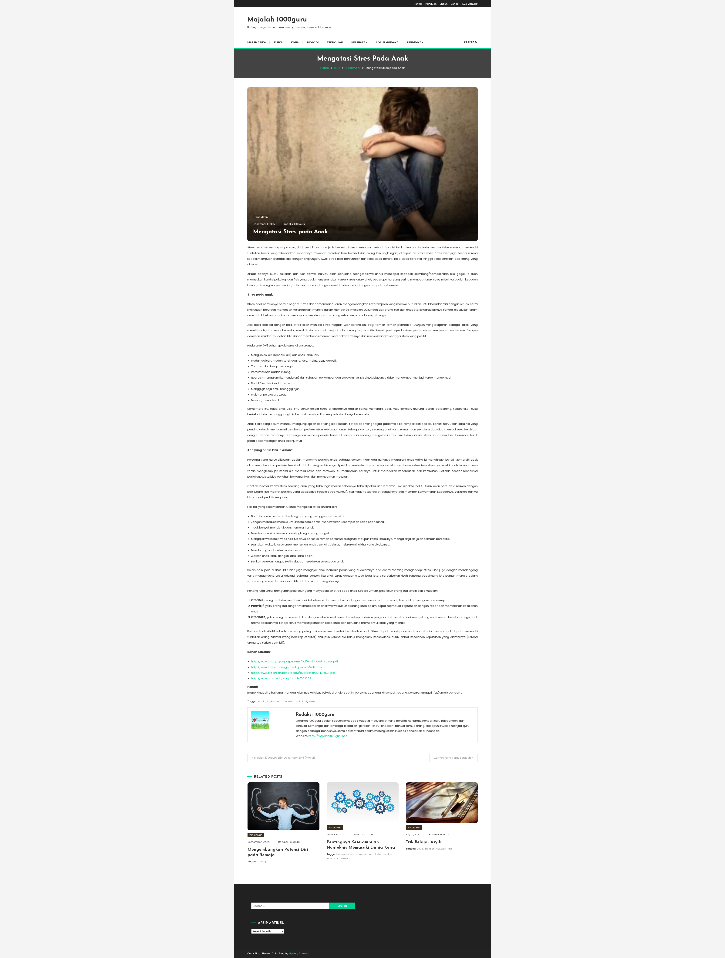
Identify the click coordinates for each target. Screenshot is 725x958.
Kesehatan (359, 42)
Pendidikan (415, 42)
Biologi (313, 42)
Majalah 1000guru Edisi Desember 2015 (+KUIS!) (284, 758)
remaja (263, 861)
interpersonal (346, 854)
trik (450, 848)
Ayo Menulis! (470, 4)
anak (261, 701)
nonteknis (333, 858)
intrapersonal (364, 854)
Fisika (278, 42)
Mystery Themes (299, 953)
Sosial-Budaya (387, 42)
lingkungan (273, 701)
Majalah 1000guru (277, 19)
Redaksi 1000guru (294, 224)
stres (312, 701)
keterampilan (383, 854)
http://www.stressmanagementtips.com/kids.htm (286, 667)
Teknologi (335, 42)
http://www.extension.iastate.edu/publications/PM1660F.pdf (293, 673)
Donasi (454, 4)
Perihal (418, 4)
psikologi (301, 701)
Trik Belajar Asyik (423, 842)
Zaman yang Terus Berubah (452, 758)
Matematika (256, 42)
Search (469, 42)
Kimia (295, 42)
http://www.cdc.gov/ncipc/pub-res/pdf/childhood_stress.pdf (294, 661)
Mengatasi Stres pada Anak (290, 232)
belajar (429, 848)
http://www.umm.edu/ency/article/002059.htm (284, 678)
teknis (345, 858)
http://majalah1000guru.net (328, 736)
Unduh (443, 4)
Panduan (431, 4)
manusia (288, 701)
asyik (420, 848)
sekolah (441, 848)
